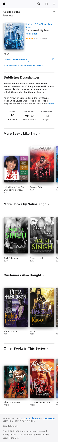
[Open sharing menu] (53, 59)
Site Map (15, 438)
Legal (5, 438)
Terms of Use (42, 435)
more (51, 103)
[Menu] (54, 4)
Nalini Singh (31, 33)
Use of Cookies (26, 435)
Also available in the (22, 65)
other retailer (49, 418)
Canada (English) (10, 426)
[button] (39, 4)
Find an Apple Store (30, 418)
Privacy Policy (9, 435)
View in (15, 59)
